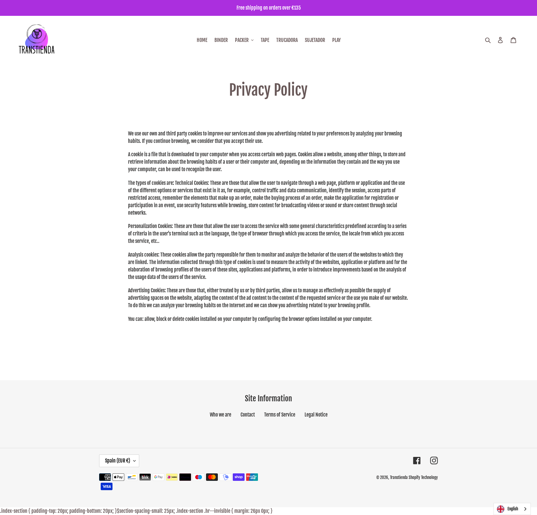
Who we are (220, 415)
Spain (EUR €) (117, 461)
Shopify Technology (423, 477)
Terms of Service (279, 415)
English (512, 508)
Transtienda (399, 477)
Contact (248, 415)
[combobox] (512, 509)
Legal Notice (316, 415)
